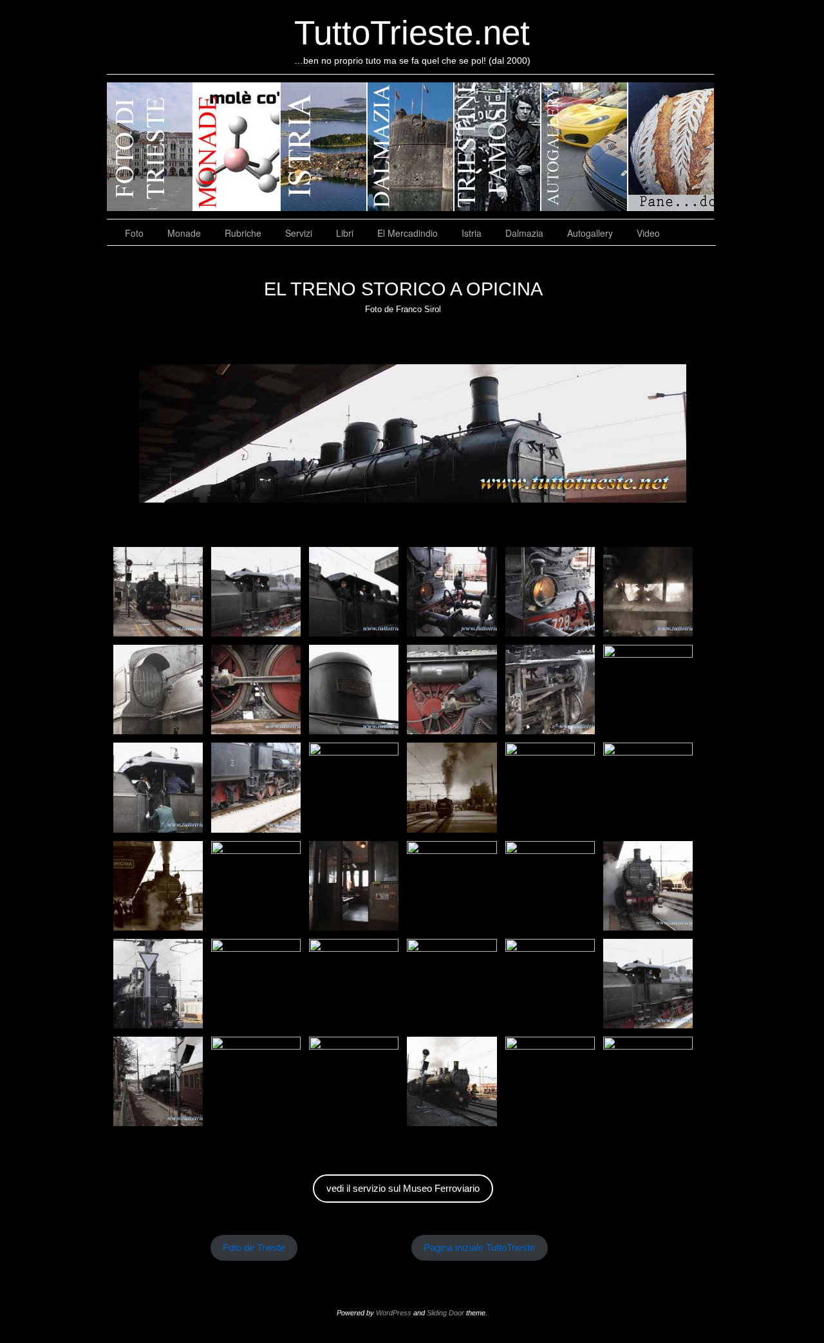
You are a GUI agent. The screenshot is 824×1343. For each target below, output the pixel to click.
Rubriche (243, 233)
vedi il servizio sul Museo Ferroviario (403, 1188)
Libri (344, 233)
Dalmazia (524, 233)
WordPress (393, 1313)
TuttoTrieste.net (412, 32)
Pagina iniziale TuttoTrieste (479, 1248)
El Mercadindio (407, 233)
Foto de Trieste (254, 1248)
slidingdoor (150, 146)
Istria (472, 233)
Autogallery (590, 233)
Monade (184, 233)
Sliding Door (445, 1313)
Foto (134, 233)
